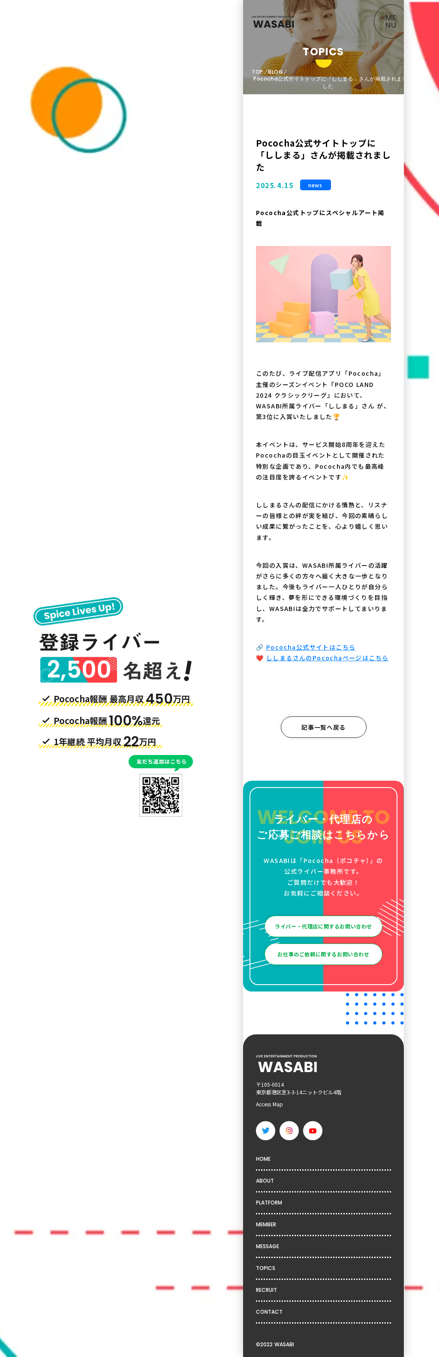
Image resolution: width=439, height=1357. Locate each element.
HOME (263, 1158)
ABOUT (265, 1180)
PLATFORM (269, 1202)
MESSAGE (267, 1246)
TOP (257, 72)
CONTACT (269, 1311)
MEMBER (266, 1224)
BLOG (275, 72)
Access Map (269, 1104)
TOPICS (265, 1268)
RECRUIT (266, 1290)
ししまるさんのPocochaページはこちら (327, 657)
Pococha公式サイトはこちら (310, 647)
